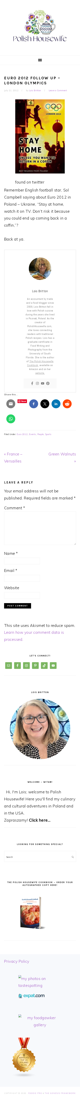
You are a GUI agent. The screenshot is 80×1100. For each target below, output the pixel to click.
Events (32, 434)
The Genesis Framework (60, 1093)
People (40, 434)
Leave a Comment (58, 90)
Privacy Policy (16, 961)
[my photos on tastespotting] (40, 985)
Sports (48, 434)
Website (11, 587)
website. (40, 373)
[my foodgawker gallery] (40, 1024)
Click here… (40, 820)
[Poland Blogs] (24, 1076)
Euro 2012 (22, 434)
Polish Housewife (40, 26)
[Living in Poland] (31, 996)
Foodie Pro (35, 1093)
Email (10, 570)
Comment (14, 507)
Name (11, 553)
